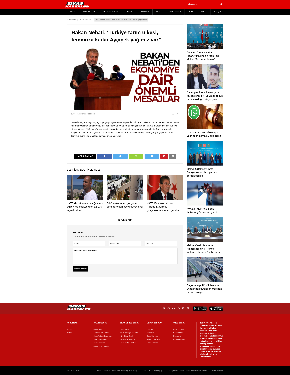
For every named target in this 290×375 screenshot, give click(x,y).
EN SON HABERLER (110, 12)
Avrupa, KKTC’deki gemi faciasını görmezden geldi (202, 210)
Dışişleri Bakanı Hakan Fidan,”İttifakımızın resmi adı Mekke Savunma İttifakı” (203, 56)
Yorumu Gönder (80, 269)
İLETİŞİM (217, 12)
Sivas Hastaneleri (99, 339)
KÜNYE (204, 12)
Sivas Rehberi (98, 329)
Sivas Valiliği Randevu (128, 343)
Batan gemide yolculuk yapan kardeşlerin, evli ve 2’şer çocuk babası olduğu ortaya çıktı (205, 96)
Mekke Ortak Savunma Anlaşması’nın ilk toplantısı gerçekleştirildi (202, 172)
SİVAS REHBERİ (175, 12)
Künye (69, 329)
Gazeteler (150, 333)
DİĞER (190, 12)
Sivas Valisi (124, 329)
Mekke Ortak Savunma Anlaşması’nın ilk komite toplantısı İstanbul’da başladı (203, 249)
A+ (173, 114)
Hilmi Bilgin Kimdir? (127, 336)
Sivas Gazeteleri (153, 336)
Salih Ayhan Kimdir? (127, 339)
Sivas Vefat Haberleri (101, 333)
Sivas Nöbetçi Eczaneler (102, 336)
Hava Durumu (178, 329)
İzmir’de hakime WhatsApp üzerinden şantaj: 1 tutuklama (204, 134)
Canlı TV (150, 329)
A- (178, 114)
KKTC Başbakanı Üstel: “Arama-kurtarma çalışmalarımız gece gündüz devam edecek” (163, 208)
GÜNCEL (72, 12)
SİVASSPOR (144, 12)
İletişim (69, 333)
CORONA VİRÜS (89, 12)
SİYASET (129, 12)
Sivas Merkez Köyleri (101, 346)
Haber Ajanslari (152, 343)
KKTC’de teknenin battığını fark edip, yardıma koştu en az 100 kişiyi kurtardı (85, 207)
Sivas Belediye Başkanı (129, 333)
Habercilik (177, 336)
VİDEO (158, 12)
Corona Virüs (178, 333)
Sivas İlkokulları (99, 343)
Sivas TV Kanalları (153, 339)
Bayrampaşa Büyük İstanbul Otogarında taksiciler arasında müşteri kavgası (204, 289)
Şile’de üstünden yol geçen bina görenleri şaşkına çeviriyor (125, 205)
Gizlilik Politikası (73, 370)
